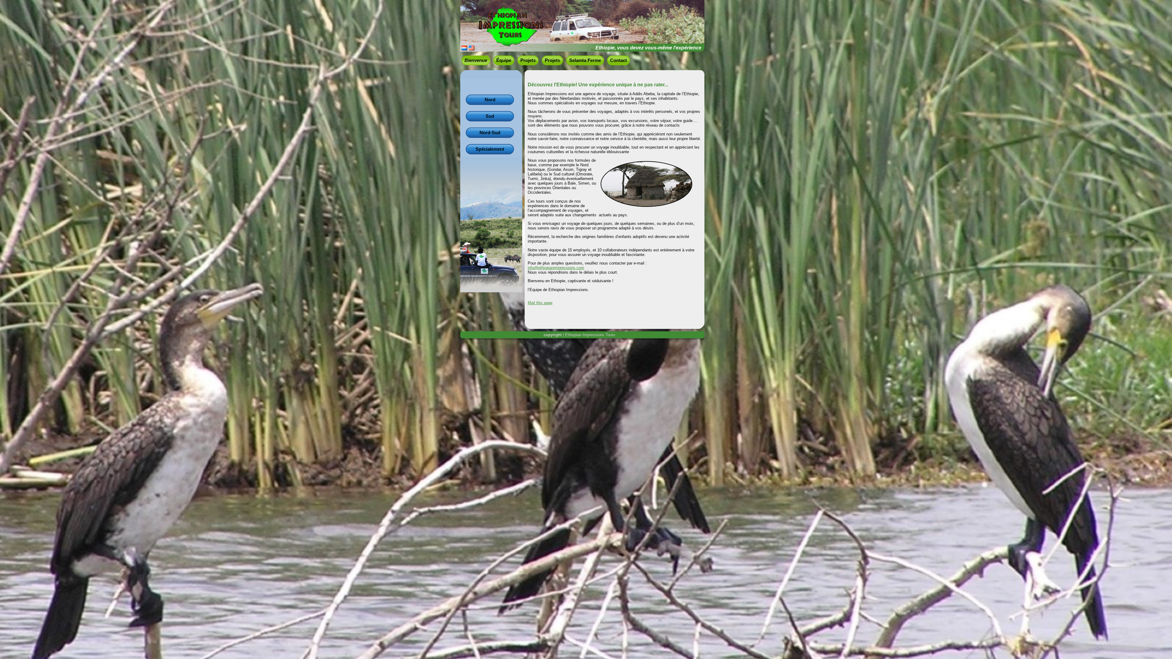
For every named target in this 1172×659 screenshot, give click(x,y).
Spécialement (490, 149)
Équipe (503, 60)
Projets (528, 60)
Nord (490, 99)
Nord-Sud (489, 132)
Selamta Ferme (585, 60)
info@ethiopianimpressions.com (556, 267)
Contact (618, 60)
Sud (490, 116)
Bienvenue (476, 60)
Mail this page (540, 303)
